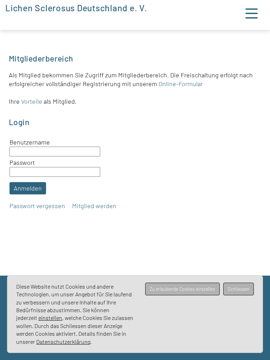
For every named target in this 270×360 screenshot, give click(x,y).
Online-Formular (181, 84)
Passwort (22, 162)
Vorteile (32, 101)
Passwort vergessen (37, 206)
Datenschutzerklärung (63, 341)
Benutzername (29, 142)
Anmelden (28, 188)
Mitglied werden (94, 206)
